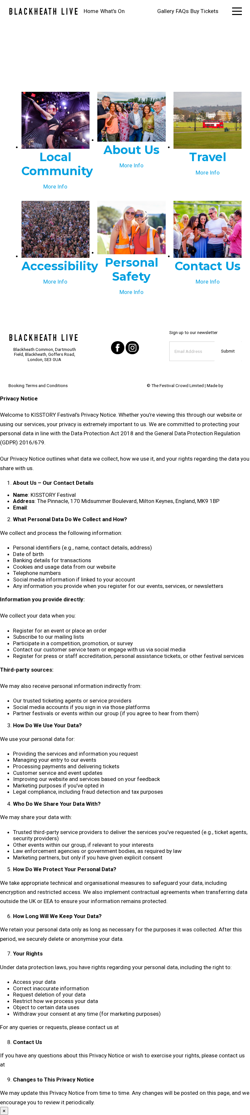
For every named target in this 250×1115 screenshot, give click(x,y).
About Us (132, 150)
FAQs (182, 11)
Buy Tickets (204, 11)
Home (91, 11)
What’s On (112, 11)
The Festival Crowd (169, 385)
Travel (207, 157)
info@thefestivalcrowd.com (63, 507)
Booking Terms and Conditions (38, 385)
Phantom (233, 385)
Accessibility (59, 266)
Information (141, 11)
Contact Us (208, 266)
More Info (55, 186)
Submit (228, 351)
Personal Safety (131, 269)
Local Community (57, 164)
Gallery (165, 11)
